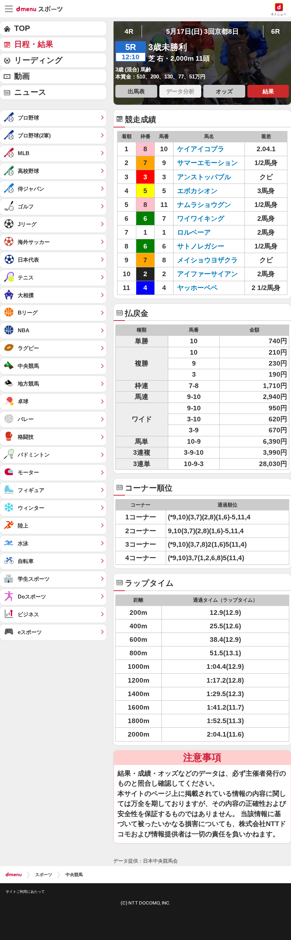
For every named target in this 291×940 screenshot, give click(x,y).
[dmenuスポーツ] (42, 8)
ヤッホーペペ (197, 287)
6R (275, 31)
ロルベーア (194, 232)
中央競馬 (74, 874)
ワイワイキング (200, 218)
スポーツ (43, 874)
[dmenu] (13, 874)
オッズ (224, 91)
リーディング (38, 60)
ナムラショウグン (204, 204)
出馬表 (136, 91)
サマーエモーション (207, 162)
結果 (268, 91)
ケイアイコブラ (200, 149)
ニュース (30, 92)
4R (129, 31)
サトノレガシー (200, 246)
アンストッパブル (204, 177)
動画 (22, 76)
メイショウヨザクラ (207, 260)
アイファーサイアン (207, 274)
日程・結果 (33, 44)
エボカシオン (197, 191)
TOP (22, 28)
